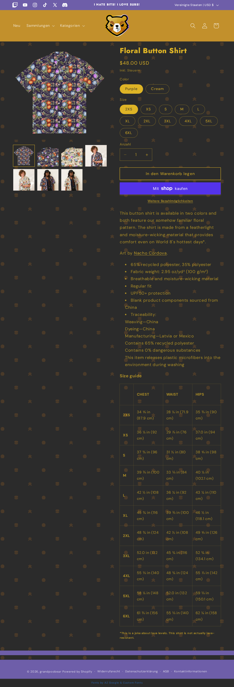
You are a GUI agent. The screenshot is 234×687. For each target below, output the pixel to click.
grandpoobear (50, 671)
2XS (128, 109)
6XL (128, 132)
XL (127, 121)
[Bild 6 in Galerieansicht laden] (24, 180)
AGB (166, 671)
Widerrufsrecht (108, 671)
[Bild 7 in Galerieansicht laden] (48, 180)
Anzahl (125, 144)
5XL (208, 121)
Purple (131, 88)
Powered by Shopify (77, 671)
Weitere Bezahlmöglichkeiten (170, 201)
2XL (147, 121)
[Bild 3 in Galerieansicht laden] (72, 156)
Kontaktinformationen (190, 671)
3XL (167, 121)
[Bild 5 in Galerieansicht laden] (96, 156)
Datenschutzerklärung (141, 671)
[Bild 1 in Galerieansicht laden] (24, 156)
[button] (40, 25)
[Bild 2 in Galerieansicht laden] (48, 156)
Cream (157, 88)
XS (148, 109)
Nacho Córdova (150, 253)
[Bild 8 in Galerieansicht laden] (72, 180)
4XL (188, 121)
